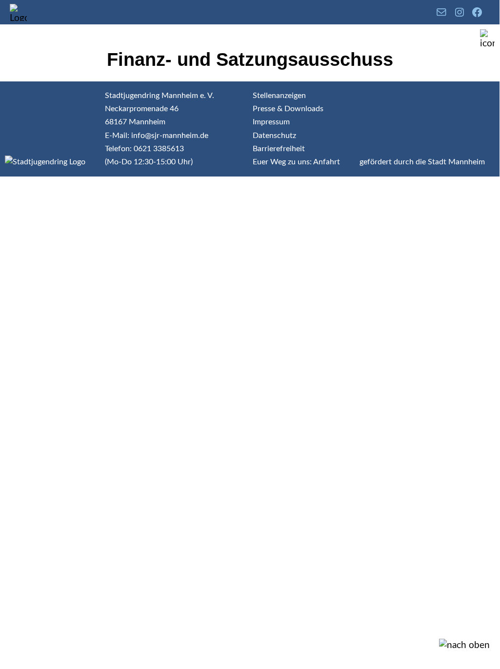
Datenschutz (274, 135)
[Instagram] (459, 12)
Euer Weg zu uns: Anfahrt (296, 162)
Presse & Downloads (288, 109)
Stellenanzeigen (279, 95)
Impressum (271, 122)
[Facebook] (477, 12)
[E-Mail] (441, 12)
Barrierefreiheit (279, 149)
